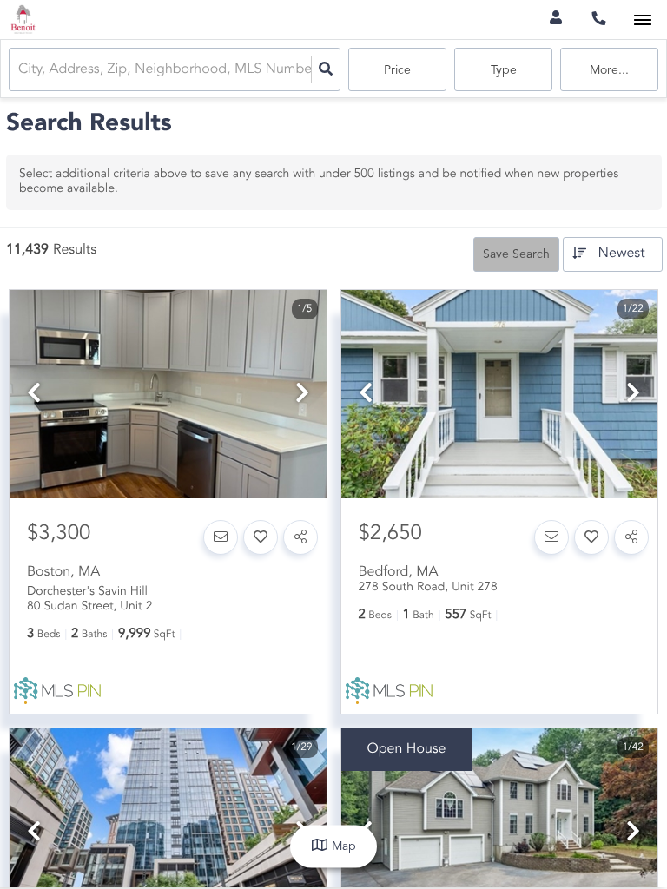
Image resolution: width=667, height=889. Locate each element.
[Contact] (220, 537)
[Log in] (555, 19)
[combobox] (20, 69)
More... (609, 70)
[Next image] (302, 395)
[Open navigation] (642, 20)
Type (504, 70)
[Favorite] (260, 537)
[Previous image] (34, 395)
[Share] (300, 537)
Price (397, 70)
